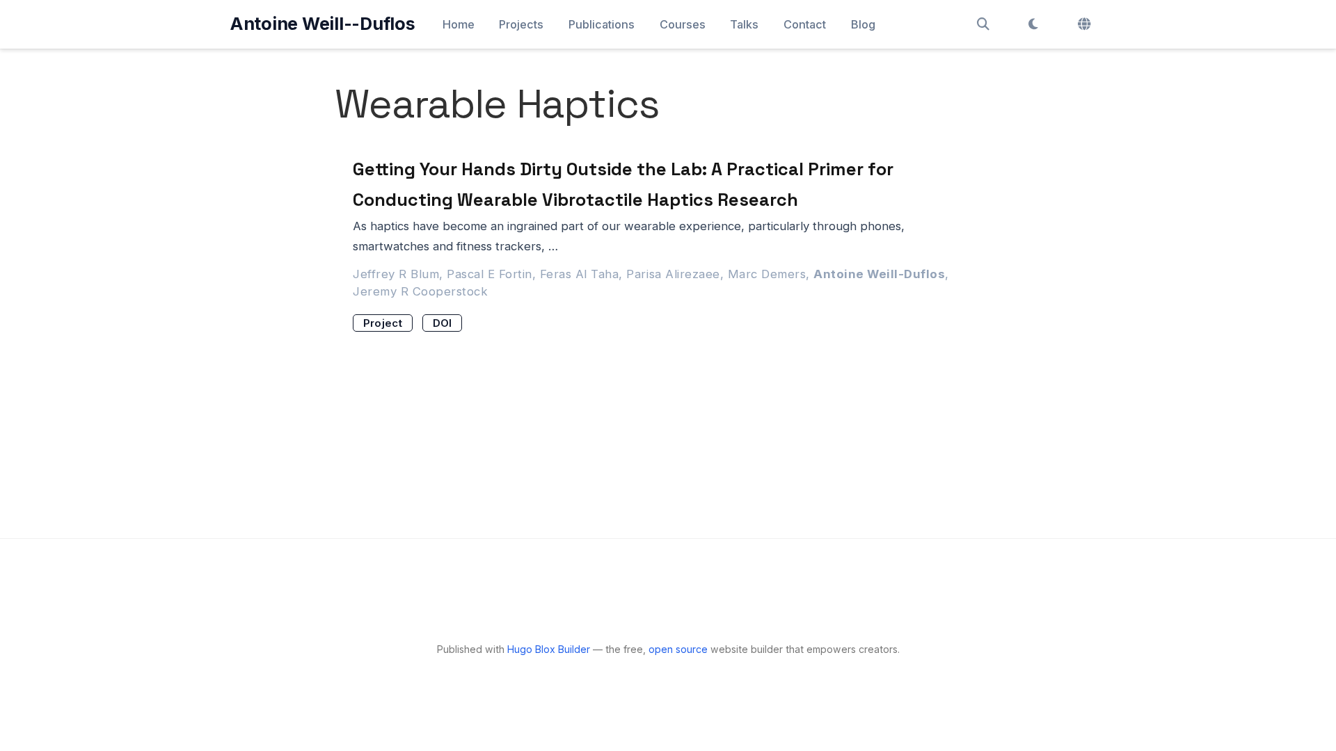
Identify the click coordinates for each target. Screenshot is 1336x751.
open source (678, 649)
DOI (442, 323)
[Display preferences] (1033, 24)
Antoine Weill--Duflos (322, 23)
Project (382, 323)
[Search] (983, 24)
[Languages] (1085, 24)
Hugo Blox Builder (548, 649)
